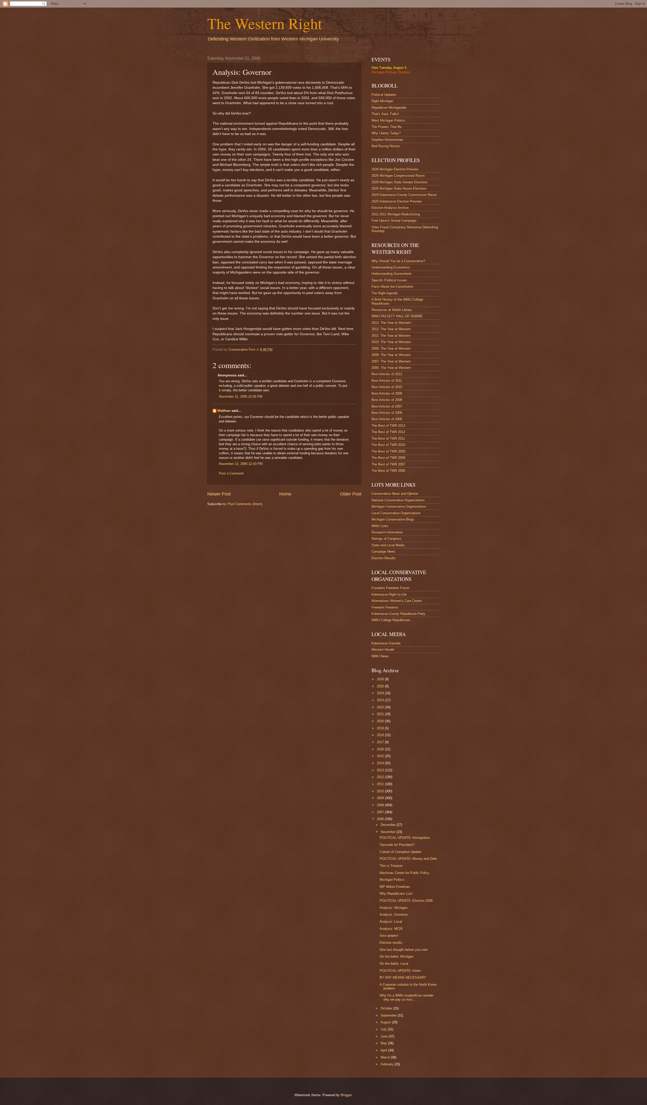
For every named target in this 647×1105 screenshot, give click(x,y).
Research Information (387, 532)
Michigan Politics (392, 880)
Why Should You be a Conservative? (398, 261)
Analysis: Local (391, 921)
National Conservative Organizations (398, 500)
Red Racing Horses (386, 146)
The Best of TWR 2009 (388, 451)
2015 (381, 756)
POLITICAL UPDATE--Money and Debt (408, 859)
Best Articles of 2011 (387, 380)
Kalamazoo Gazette (386, 643)
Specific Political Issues (389, 280)
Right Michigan (382, 101)
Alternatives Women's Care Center (397, 601)
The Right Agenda (385, 293)
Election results (391, 942)
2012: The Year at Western (391, 329)
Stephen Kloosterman (387, 140)
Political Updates (384, 95)
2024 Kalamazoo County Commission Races (404, 195)
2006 (381, 819)
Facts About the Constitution (392, 286)
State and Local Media (388, 545)
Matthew (224, 411)
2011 (381, 784)
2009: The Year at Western (391, 348)
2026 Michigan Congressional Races (398, 175)
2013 (381, 770)
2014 (381, 763)
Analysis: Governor (394, 914)
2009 (381, 798)
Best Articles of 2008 (387, 400)
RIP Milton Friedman (395, 887)
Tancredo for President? (397, 845)
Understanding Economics (391, 267)
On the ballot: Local (394, 963)
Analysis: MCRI (391, 929)
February (388, 1064)
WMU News (380, 656)
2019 (381, 728)
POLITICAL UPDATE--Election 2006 (406, 901)
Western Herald (383, 649)
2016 (381, 749)
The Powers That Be (387, 127)
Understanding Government (391, 274)
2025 (381, 686)
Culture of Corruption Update (400, 852)
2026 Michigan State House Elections (399, 188)
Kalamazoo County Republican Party (398, 614)
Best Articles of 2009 (387, 393)
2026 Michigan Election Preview (395, 169)
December (389, 825)
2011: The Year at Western (391, 335)
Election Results (384, 558)
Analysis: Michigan (393, 908)
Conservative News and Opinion (395, 493)
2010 (381, 791)
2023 (381, 700)
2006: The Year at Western (391, 368)
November (389, 832)
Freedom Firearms (385, 607)
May (384, 1043)
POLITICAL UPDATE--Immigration (405, 838)
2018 (381, 735)
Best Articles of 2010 (387, 387)
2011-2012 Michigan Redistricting (396, 214)
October (387, 1008)
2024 (381, 693)
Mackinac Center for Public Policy (404, 873)
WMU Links (380, 526)
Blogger (346, 1095)
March (386, 1057)
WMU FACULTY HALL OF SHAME (397, 316)
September (389, 1015)
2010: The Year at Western (391, 342)
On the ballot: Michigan (396, 956)
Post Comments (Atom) (245, 504)
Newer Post (219, 494)
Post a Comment (231, 473)
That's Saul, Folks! (385, 114)
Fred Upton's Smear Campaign (394, 220)
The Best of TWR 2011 (388, 438)
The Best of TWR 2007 (388, 464)
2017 (381, 742)
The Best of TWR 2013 (388, 425)
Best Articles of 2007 (387, 406)
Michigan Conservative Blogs (393, 519)
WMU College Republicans (391, 620)
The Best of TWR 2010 (388, 445)
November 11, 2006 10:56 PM (240, 396)
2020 (381, 721)
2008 (381, 805)
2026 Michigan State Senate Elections (400, 182)
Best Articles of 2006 (387, 413)
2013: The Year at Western (391, 323)
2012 (381, 777)
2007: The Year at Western (391, 361)
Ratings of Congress (386, 538)
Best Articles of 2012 (387, 374)
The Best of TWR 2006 (388, 470)
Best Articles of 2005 (387, 419)
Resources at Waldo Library (392, 310)
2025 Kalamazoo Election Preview (397, 201)
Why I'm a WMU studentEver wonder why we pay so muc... (406, 997)
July (384, 1029)
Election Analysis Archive (390, 208)
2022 (381, 707)
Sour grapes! (389, 935)
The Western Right (264, 23)
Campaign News (383, 551)
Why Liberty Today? (386, 133)
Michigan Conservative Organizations (399, 506)
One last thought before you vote (404, 950)
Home (285, 494)
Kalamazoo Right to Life (389, 594)
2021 (381, 714)
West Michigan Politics (388, 120)
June (385, 1036)
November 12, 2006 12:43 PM (241, 464)
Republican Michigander (389, 107)
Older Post (350, 494)
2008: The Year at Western (391, 355)
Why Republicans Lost (396, 893)
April (384, 1050)
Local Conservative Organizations (396, 513)
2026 (381, 679)
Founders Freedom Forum (390, 588)
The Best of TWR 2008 (388, 458)
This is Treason (391, 866)
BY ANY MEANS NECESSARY (403, 977)
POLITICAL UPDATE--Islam (400, 971)
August (386, 1022)
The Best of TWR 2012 (388, 432)
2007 (381, 812)
